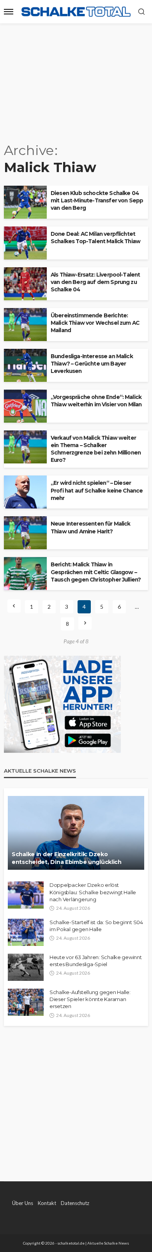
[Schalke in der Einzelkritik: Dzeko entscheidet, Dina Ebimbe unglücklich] (76, 833)
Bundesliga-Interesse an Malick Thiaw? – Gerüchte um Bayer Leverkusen (92, 363)
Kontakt (47, 1203)
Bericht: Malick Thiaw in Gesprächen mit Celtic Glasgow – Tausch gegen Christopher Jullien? (96, 571)
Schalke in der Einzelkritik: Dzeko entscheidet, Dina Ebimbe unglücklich (67, 858)
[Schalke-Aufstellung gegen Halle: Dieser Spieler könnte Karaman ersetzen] (26, 1002)
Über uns (22, 1203)
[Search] (141, 12)
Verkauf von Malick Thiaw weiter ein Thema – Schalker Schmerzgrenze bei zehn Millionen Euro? (96, 449)
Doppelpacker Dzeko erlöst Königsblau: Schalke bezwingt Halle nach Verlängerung (92, 892)
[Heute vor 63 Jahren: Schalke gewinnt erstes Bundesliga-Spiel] (26, 967)
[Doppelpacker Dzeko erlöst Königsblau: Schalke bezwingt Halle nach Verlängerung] (26, 895)
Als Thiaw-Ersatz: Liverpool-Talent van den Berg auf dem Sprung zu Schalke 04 (95, 282)
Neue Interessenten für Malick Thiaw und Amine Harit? (91, 527)
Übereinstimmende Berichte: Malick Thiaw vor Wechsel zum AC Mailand (95, 322)
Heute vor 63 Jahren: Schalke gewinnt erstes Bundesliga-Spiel (95, 960)
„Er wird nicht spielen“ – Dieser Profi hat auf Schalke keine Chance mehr (97, 490)
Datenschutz (75, 1203)
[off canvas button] (8, 11)
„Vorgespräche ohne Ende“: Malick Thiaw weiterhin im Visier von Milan (96, 400)
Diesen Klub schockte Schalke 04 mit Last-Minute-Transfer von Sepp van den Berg (97, 200)
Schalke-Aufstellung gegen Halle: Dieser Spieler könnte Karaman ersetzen (90, 999)
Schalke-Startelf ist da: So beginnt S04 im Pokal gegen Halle (96, 925)
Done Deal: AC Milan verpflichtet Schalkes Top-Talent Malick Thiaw (95, 237)
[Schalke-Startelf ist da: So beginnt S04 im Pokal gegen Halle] (26, 932)
